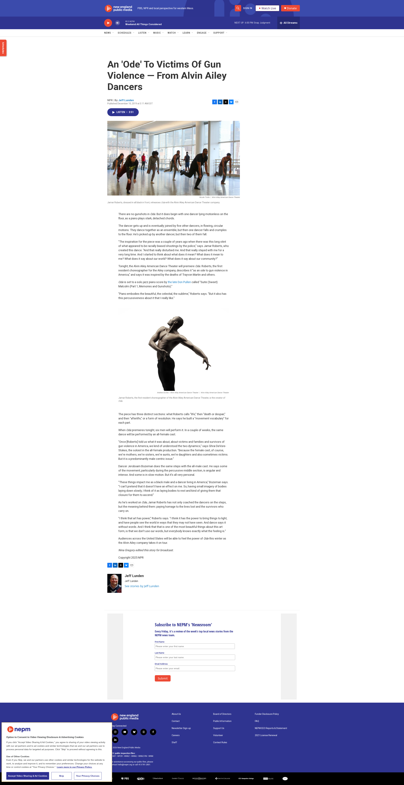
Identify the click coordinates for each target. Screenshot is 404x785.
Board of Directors (222, 714)
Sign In (247, 8)
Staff (174, 742)
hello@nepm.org (125, 765)
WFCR (120, 756)
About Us (176, 714)
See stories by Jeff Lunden (142, 586)
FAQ (257, 721)
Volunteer (218, 735)
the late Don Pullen (179, 282)
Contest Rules (220, 742)
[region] (57, 752)
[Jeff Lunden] (114, 583)
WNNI (151, 756)
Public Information (222, 721)
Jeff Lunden (126, 100)
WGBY (113, 756)
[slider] (122, 22)
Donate (292, 8)
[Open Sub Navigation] (113, 33)
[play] (108, 23)
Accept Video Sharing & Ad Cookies (27, 776)
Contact (176, 721)
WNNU (134, 756)
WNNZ (127, 756)
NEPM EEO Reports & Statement (271, 728)
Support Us (218, 728)
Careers (176, 735)
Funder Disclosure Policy (267, 714)
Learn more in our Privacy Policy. (74, 767)
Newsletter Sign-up (181, 728)
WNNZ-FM (142, 756)
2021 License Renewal (266, 735)
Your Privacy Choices (87, 776)
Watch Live (268, 8)
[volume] (117, 23)
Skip (61, 776)
